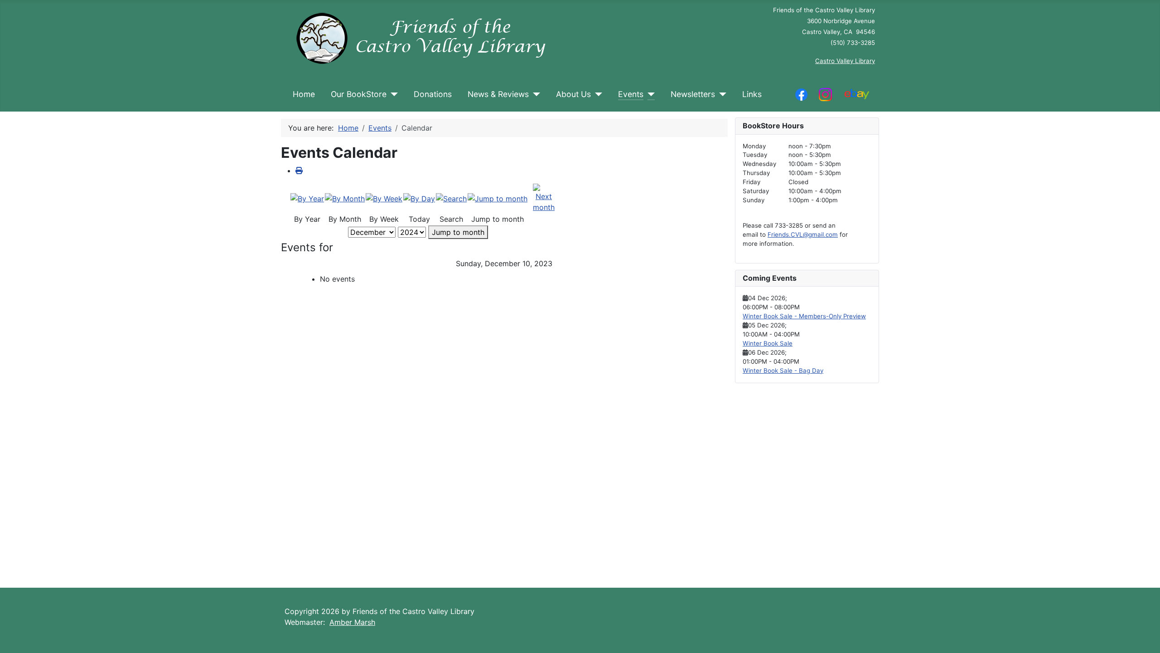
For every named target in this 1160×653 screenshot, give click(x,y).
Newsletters (693, 94)
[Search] (451, 198)
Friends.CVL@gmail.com (803, 234)
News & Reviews (498, 94)
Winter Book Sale (768, 343)
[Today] (419, 198)
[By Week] (384, 198)
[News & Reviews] (534, 94)
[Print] (299, 170)
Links (752, 94)
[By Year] (307, 198)
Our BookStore (359, 94)
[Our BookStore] (392, 94)
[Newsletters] (720, 94)
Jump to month (458, 232)
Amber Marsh (352, 622)
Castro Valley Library (845, 60)
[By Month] (345, 198)
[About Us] (596, 94)
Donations (433, 94)
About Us (573, 94)
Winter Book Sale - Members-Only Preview (804, 316)
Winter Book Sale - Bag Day (783, 370)
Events (630, 94)
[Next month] (544, 197)
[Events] (649, 94)
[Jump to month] (497, 198)
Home (304, 94)
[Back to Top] (1144, 636)
